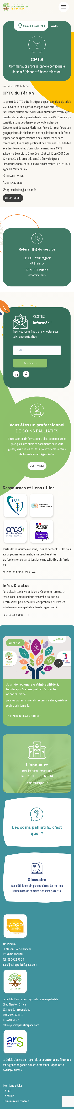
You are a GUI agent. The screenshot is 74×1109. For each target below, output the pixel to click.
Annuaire (7, 86)
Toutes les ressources (16, 572)
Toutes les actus (13, 615)
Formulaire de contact (16, 1101)
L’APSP (7, 1091)
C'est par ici (37, 466)
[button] (58, 663)
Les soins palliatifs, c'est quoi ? (37, 831)
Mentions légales (12, 1086)
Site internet (13, 198)
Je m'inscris (30, 363)
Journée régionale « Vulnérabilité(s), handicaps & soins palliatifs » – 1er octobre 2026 (32, 689)
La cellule (8, 1096)
